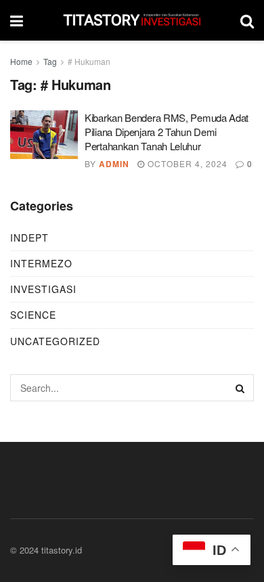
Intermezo (41, 263)
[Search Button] (240, 387)
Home (21, 61)
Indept (29, 237)
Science (33, 314)
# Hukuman (89, 61)
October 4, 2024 (186, 163)
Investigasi (43, 289)
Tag (50, 61)
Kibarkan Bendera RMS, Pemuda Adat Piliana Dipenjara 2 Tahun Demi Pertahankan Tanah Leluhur (166, 131)
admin (114, 164)
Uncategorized (55, 341)
